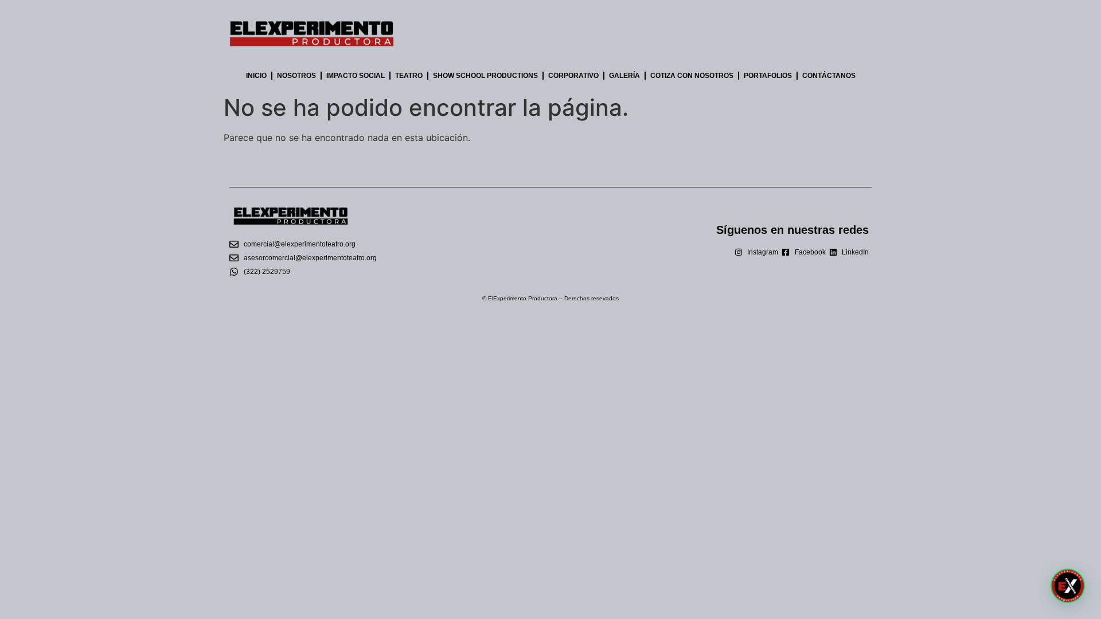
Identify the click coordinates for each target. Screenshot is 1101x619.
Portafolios (768, 76)
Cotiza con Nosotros (691, 76)
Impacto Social (355, 76)
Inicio (256, 76)
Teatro (409, 76)
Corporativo (573, 76)
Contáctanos (829, 76)
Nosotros (296, 76)
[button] (1068, 586)
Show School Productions (485, 76)
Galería (624, 76)
